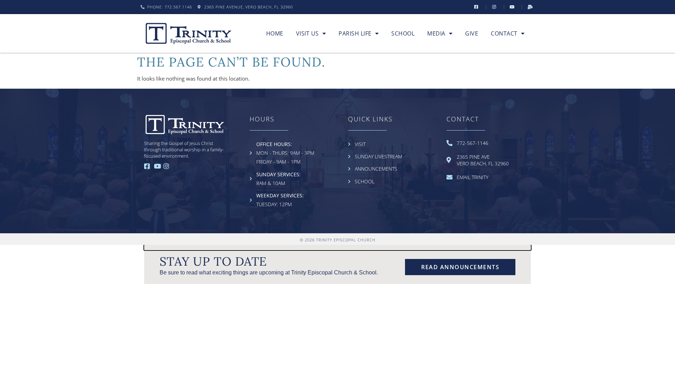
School (402, 33)
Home (274, 33)
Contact (504, 33)
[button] (337, 247)
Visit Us (307, 33)
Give (471, 33)
